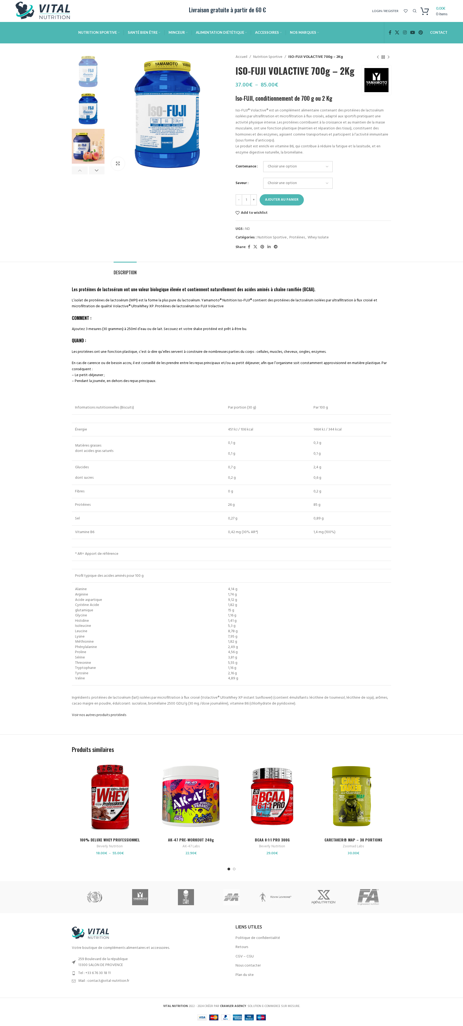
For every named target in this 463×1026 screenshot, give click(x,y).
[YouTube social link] (412, 32)
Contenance (246, 167)
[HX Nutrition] (322, 897)
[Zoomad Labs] (94, 897)
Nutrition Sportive (267, 57)
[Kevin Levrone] (277, 897)
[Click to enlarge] (118, 163)
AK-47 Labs (191, 846)
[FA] (368, 897)
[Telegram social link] (275, 247)
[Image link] (92, 933)
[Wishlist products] (405, 11)
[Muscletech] (231, 897)
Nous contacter (248, 965)
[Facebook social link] (390, 32)
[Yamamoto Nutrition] (140, 897)
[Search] (414, 11)
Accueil (241, 57)
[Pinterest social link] (420, 32)
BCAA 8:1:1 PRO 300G (272, 839)
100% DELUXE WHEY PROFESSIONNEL (110, 839)
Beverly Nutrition (110, 846)
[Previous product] (377, 57)
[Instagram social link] (404, 32)
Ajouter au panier (281, 200)
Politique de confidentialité (258, 938)
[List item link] (149, 973)
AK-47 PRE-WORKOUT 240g (191, 839)
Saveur (241, 183)
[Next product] (388, 57)
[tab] (125, 270)
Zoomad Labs (353, 846)
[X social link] (397, 32)
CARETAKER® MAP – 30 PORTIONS (353, 839)
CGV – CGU (245, 956)
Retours (242, 947)
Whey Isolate (318, 237)
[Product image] (110, 797)
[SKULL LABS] (186, 897)
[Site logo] (45, 11)
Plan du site (245, 975)
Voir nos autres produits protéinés (99, 715)
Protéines (297, 237)
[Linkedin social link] (269, 247)
